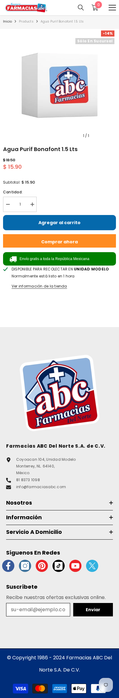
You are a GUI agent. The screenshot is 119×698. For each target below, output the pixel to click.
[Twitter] (92, 566)
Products (26, 21)
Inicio (7, 21)
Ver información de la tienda (39, 286)
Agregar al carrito (59, 223)
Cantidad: (13, 192)
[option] (59, 85)
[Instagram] (25, 566)
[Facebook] (8, 566)
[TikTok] (58, 566)
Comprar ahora (59, 242)
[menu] (112, 7)
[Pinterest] (42, 566)
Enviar (93, 610)
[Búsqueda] (81, 7)
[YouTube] (75, 566)
